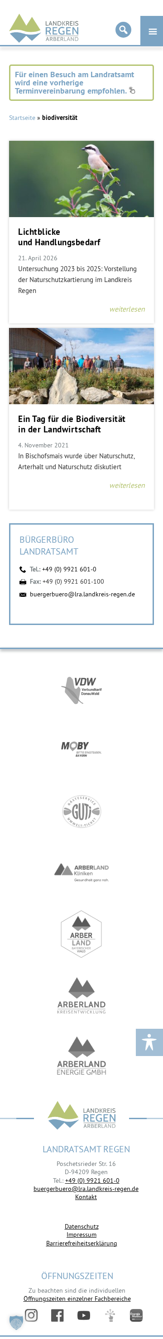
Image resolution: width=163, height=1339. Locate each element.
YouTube (83, 1315)
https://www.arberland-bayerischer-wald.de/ (81, 934)
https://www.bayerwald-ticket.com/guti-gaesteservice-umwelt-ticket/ (81, 811)
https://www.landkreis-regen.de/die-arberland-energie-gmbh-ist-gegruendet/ (81, 1057)
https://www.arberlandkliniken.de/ (81, 873)
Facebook (57, 1315)
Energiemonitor (136, 1315)
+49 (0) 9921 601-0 (69, 569)
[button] (16, 1322)
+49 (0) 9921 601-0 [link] (92, 1180)
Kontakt (86, 1197)
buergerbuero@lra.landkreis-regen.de (82, 594)
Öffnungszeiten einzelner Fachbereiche (77, 1298)
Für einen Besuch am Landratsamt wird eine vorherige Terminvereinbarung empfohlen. (74, 82)
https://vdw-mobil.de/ (81, 689)
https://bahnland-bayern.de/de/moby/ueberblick (81, 750)
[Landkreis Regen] (81, 1116)
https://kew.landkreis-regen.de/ (81, 995)
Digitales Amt (110, 1315)
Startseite (22, 118)
